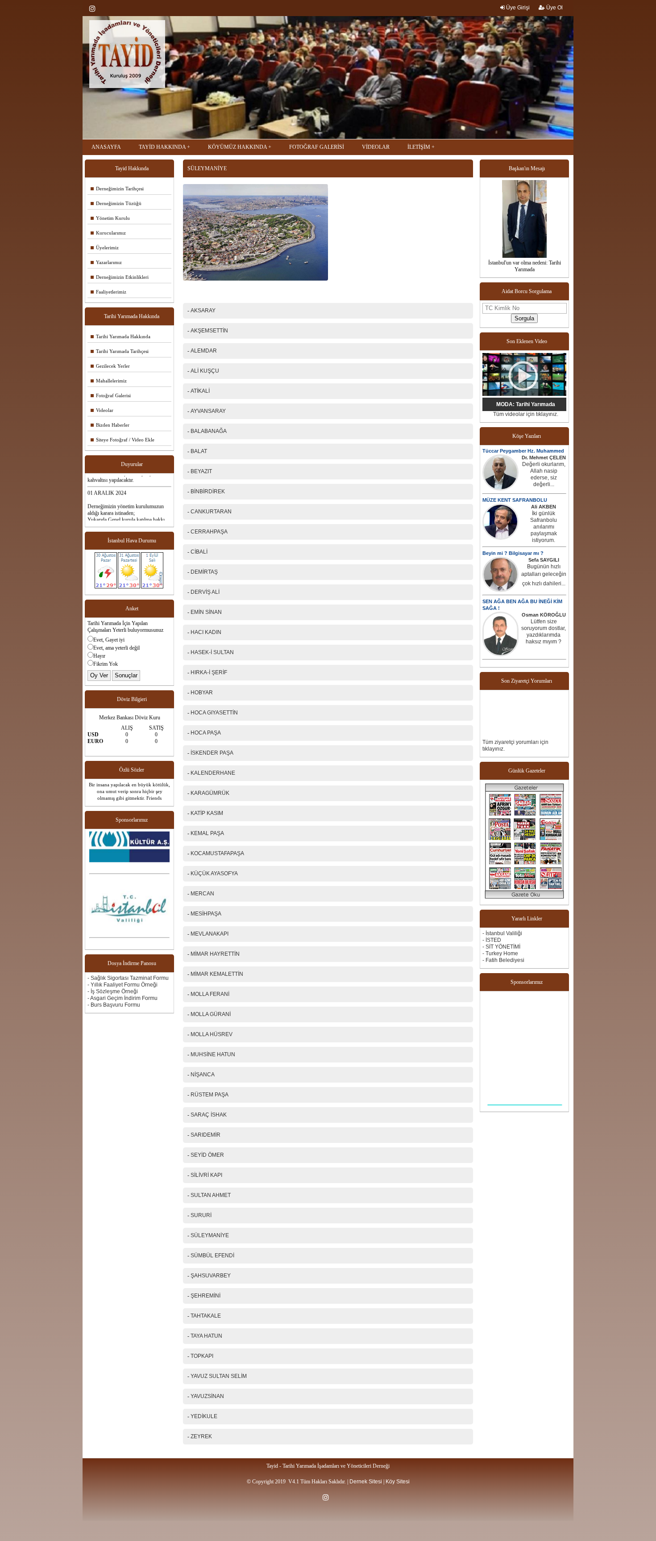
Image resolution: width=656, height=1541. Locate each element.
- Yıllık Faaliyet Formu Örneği (122, 985)
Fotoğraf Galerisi (111, 395)
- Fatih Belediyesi (503, 960)
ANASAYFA (106, 147)
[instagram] (94, 8)
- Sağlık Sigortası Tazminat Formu (128, 978)
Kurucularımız (108, 232)
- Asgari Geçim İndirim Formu (122, 998)
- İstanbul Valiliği (502, 933)
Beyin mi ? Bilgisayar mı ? (513, 553)
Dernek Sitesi (365, 1481)
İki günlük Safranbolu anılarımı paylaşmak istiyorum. (543, 526)
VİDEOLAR (376, 147)
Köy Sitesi (398, 1481)
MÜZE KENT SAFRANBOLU (514, 500)
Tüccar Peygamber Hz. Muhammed (523, 450)
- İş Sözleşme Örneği (112, 991)
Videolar (102, 410)
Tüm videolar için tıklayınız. (525, 414)
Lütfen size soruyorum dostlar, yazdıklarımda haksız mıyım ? (543, 631)
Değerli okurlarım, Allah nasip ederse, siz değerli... (543, 474)
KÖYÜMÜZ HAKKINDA (237, 147)
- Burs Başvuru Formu (113, 1005)
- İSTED (491, 940)
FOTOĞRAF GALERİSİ (316, 147)
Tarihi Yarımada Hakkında (120, 336)
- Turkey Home (500, 953)
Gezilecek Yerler (110, 366)
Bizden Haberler (110, 425)
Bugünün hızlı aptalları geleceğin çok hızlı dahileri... (543, 575)
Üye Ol (554, 7)
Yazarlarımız (106, 262)
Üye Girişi (517, 7)
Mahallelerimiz (109, 380)
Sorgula (524, 318)
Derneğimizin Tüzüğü (116, 203)
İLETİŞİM (418, 147)
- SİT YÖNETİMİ (501, 947)
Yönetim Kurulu (110, 218)
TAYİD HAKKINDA (162, 147)
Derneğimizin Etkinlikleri (120, 277)
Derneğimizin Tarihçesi (117, 188)
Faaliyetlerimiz (108, 291)
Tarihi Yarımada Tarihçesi (120, 351)
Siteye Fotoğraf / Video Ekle (122, 439)
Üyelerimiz (105, 247)
